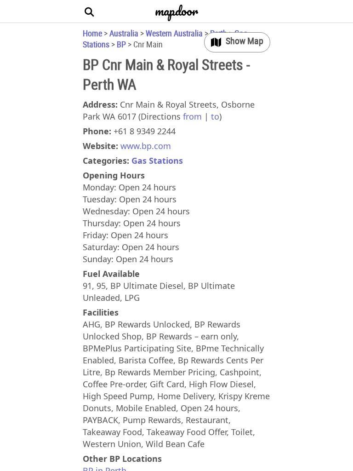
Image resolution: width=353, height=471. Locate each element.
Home (92, 33)
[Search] (89, 11)
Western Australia (174, 33)
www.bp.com (145, 145)
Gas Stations (157, 160)
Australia (123, 33)
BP (121, 44)
